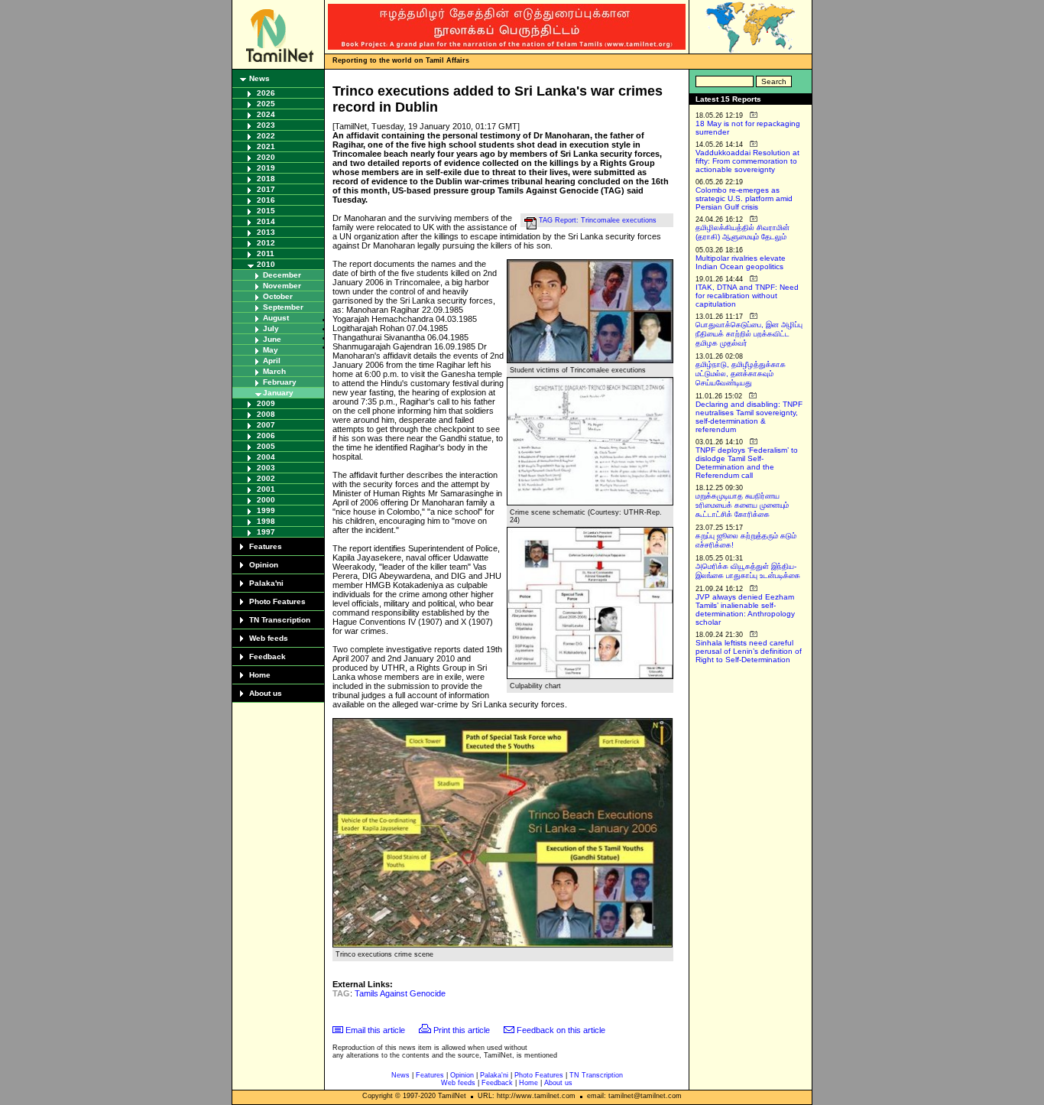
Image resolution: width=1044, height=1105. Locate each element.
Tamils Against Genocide (400, 993)
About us (265, 693)
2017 (266, 189)
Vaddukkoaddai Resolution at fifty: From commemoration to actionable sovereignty (747, 161)
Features (265, 546)
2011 (265, 253)
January (278, 392)
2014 (266, 221)
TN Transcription (279, 620)
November (282, 285)
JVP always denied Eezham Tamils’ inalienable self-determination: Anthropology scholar (745, 609)
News (259, 78)
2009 (266, 403)
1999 (266, 510)
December (282, 275)
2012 (266, 243)
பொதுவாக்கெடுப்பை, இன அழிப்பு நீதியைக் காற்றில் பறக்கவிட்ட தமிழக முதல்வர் (748, 333)
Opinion (263, 565)
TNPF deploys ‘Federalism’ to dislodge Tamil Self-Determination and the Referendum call (746, 462)
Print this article (461, 1030)
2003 (266, 467)
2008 (266, 414)
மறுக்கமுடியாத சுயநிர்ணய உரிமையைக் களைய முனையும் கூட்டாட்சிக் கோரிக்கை (742, 505)
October (278, 296)
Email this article (375, 1030)
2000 (266, 500)
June (272, 339)
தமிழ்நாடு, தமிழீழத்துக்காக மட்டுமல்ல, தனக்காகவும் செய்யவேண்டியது (740, 373)
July (271, 328)
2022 (266, 136)
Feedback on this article (561, 1030)
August (276, 318)
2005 (266, 446)
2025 (266, 103)
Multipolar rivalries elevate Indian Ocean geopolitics (740, 262)
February (280, 382)
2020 (266, 157)
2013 (266, 232)
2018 (266, 178)
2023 (266, 125)
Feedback (267, 656)
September (283, 307)
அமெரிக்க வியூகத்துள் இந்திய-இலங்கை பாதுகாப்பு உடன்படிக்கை (747, 571)
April (271, 360)
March (274, 371)
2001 (266, 489)
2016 (266, 200)
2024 (266, 114)
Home (260, 675)
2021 (266, 146)
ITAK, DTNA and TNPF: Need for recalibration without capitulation (747, 295)
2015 (266, 210)
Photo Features (277, 601)
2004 (266, 457)
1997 (266, 532)
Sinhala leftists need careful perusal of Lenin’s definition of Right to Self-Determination (748, 651)
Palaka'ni (266, 583)
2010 (266, 264)
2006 (266, 435)
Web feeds (268, 638)
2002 (266, 478)
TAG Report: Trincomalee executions (598, 220)
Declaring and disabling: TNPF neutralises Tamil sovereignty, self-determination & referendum (748, 417)
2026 (266, 93)
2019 (266, 168)
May (270, 350)
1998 (266, 521)
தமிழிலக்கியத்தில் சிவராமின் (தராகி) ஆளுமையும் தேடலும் (742, 232)
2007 (266, 425)
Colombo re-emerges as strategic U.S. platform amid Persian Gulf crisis (744, 198)
